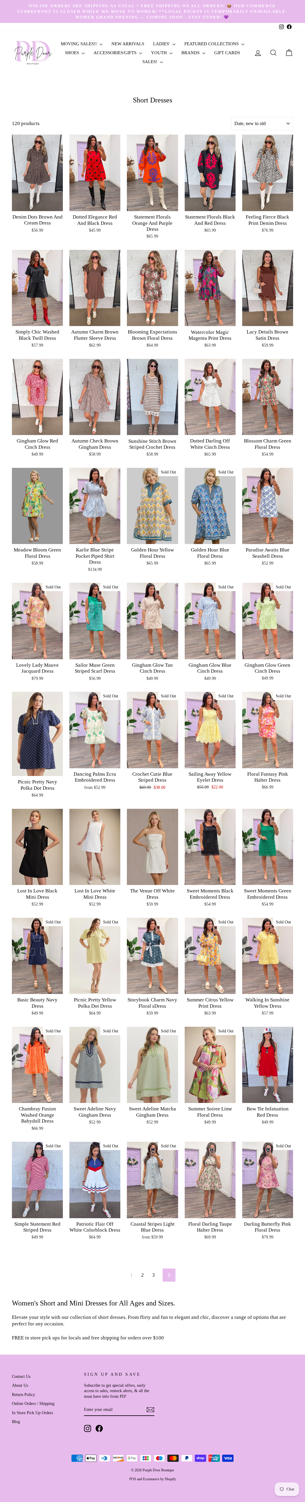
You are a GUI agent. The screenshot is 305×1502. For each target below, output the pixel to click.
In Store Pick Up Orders (32, 1412)
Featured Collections (212, 43)
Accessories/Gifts (116, 52)
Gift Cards (227, 52)
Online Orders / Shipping (33, 1403)
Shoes (72, 52)
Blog (16, 1421)
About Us (20, 1385)
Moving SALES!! (79, 43)
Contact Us (21, 1376)
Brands (191, 52)
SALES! (150, 61)
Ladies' (162, 43)
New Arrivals (127, 43)
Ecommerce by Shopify (159, 1479)
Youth (159, 52)
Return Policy (23, 1394)
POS (132, 1479)
